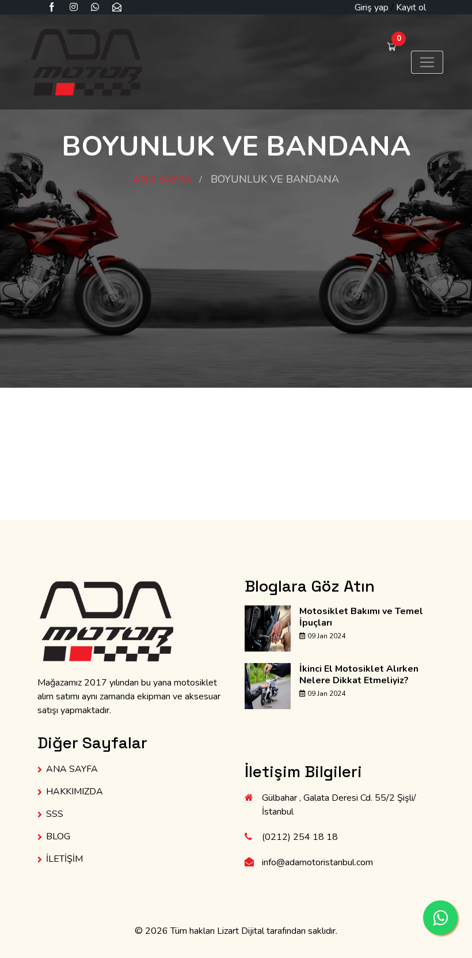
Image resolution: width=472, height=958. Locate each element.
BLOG (58, 836)
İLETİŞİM (64, 859)
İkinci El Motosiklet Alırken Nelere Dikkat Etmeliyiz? (358, 674)
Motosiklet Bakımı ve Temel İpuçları (361, 617)
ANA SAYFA (162, 179)
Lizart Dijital (240, 931)
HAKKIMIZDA (74, 791)
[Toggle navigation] (427, 62)
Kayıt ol (411, 7)
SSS (54, 814)
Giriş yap (372, 7)
